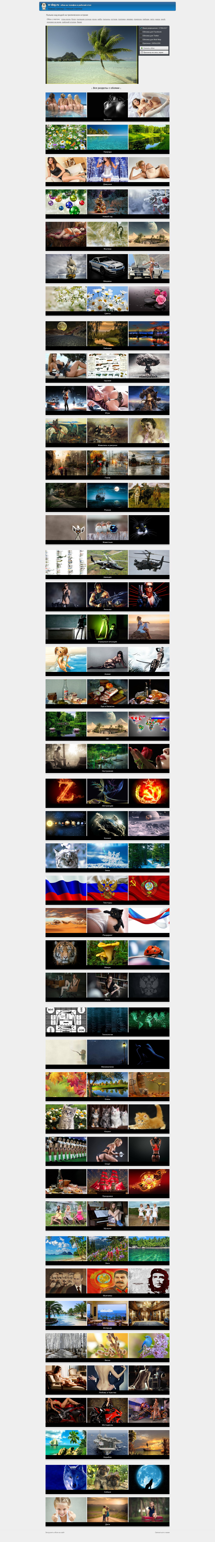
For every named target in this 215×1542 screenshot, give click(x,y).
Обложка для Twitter (151, 36)
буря (73, 19)
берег (79, 22)
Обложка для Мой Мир (152, 39)
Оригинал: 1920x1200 (151, 43)
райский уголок (69, 22)
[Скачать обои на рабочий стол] (92, 83)
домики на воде (54, 22)
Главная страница (56, 9)
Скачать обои (148, 48)
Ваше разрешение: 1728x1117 (155, 28)
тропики (122, 19)
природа (138, 19)
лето (152, 19)
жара (157, 19)
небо (100, 19)
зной (163, 19)
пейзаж (146, 19)
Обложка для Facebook (152, 32)
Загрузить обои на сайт (55, 1532)
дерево (130, 19)
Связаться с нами (162, 1532)
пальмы (106, 19)
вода (94, 19)
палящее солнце (84, 19)
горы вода (65, 19)
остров (114, 19)
